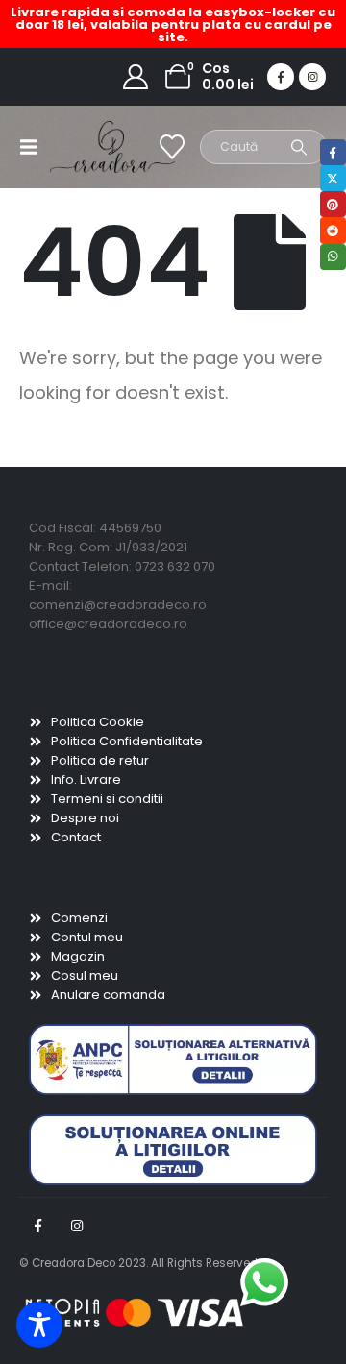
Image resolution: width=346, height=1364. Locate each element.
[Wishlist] (172, 146)
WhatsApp (333, 257)
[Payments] (134, 1312)
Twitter (333, 178)
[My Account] (136, 76)
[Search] (299, 147)
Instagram (77, 1225)
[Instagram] (312, 76)
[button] (34, 147)
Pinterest (333, 204)
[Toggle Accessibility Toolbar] (39, 1325)
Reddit (333, 230)
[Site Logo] (88, 146)
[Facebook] (280, 76)
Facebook (37, 1225)
